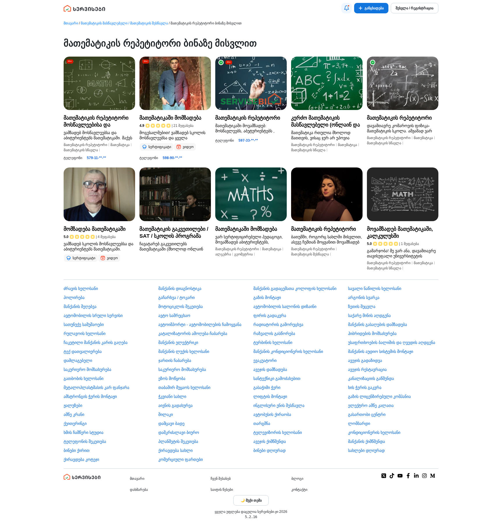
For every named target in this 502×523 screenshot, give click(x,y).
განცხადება (374, 8)
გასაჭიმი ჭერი (266, 387)
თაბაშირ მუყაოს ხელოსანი (184, 387)
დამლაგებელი (78, 360)
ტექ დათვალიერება (83, 351)
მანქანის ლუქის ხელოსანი (183, 351)
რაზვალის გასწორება (274, 333)
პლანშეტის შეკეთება (178, 441)
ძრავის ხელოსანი (81, 288)
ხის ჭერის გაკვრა (364, 387)
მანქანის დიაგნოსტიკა (179, 288)
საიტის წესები (222, 490)
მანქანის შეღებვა (80, 306)
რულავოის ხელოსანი (84, 333)
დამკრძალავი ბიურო (178, 432)
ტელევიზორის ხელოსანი (277, 432)
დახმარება (139, 490)
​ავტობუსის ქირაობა (272, 414)
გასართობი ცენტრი (367, 414)
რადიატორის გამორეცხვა (278, 324)
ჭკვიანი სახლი (172, 396)
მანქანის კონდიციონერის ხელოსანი (288, 351)
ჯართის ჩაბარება (174, 360)
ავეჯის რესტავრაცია (367, 369)
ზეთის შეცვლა (361, 306)
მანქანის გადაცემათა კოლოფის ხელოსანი (294, 288)
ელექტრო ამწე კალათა (371, 405)
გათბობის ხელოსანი (83, 378)
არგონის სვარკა (363, 297)
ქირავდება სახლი (175, 450)
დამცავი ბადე (171, 423)
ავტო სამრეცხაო (174, 315)
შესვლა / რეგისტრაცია (414, 8)
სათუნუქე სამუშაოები (84, 324)
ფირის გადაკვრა (269, 315)
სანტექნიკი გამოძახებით (276, 378)
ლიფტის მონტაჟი (270, 396)
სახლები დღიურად (366, 450)
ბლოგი (297, 479)
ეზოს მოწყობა (171, 378)
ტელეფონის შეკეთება (85, 441)
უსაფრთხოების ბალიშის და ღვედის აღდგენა (391, 342)
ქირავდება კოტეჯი (81, 459)
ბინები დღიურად (269, 450)
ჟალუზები (73, 405)
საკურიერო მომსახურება (87, 369)
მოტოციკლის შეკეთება (180, 306)
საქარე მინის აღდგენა (369, 315)
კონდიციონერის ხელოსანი (374, 432)
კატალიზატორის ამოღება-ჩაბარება (192, 333)
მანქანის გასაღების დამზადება (377, 324)
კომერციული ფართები (180, 459)
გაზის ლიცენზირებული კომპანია (379, 396)
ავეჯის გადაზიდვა (365, 360)
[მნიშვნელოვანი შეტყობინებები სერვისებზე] (346, 8)
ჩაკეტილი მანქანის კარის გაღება (96, 342)
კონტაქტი (299, 490)
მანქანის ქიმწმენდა (366, 441)
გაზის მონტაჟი (267, 297)
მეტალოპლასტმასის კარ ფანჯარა (96, 387)
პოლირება (74, 297)
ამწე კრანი (74, 414)
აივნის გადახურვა (175, 405)
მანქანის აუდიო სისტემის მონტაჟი (380, 351)
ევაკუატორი (265, 360)
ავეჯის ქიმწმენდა (269, 441)
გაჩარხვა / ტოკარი (176, 297)
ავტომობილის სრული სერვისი (93, 315)
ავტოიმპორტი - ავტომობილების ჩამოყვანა (199, 324)
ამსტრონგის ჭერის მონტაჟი (90, 396)
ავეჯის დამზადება (270, 369)
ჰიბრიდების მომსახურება (372, 333)
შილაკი (165, 414)
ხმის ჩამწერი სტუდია (83, 432)
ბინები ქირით (76, 450)
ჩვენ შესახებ (221, 479)
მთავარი (71, 23)
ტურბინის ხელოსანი (272, 342)
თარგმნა (261, 423)
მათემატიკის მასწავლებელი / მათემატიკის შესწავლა (124, 23)
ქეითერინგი (75, 423)
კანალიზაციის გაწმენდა (371, 378)
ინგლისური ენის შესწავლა (278, 405)
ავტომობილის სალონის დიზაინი (284, 306)
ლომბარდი (359, 423)
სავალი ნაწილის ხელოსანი (374, 288)
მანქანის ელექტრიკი (178, 342)
